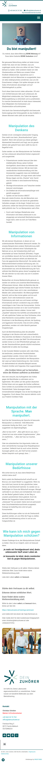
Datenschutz (5, 754)
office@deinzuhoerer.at (11, 720)
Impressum (32, 752)
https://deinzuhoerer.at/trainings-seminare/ (18, 610)
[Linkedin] (12, 735)
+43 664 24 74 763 (9, 717)
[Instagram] (16, 735)
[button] (38, 17)
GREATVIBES (38, 759)
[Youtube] (8, 735)
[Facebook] (4, 735)
